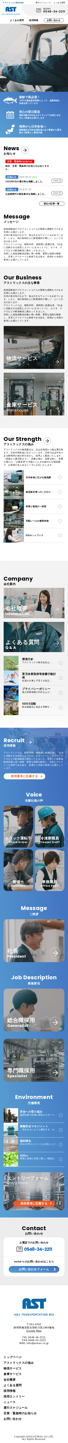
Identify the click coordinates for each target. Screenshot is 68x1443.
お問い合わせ (54, 20)
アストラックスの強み (19, 1362)
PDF (55, 181)
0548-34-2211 (54, 11)
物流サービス (13, 1368)
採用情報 (33, 20)
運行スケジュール (43, 3)
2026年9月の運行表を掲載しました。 (24, 181)
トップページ (13, 1357)
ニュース (10, 1402)
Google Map (34, 1330)
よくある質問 (59, 3)
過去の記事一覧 (52, 203)
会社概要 (10, 1379)
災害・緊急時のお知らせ (20, 1413)
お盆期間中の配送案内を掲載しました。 (26, 194)
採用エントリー (14, 1396)
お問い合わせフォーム (34, 1269)
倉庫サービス (13, 1373)
